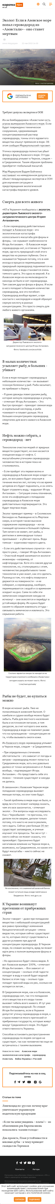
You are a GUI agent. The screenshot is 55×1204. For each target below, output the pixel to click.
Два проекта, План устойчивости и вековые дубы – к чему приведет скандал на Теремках (24, 1142)
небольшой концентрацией (33, 922)
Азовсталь (7, 1058)
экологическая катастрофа (16, 1055)
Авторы (36, 1169)
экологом (44, 209)
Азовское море (29, 1051)
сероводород (39, 1055)
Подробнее (34, 1199)
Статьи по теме (11, 1097)
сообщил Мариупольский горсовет (29, 145)
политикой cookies (40, 1193)
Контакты (19, 1169)
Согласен (19, 1199)
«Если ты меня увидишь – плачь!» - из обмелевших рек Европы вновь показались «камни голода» (26, 1126)
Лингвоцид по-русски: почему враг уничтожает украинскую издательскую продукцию (25, 1110)
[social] (15, 1082)
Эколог (6, 513)
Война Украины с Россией (28, 1058)
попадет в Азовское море (17, 229)
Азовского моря (15, 743)
